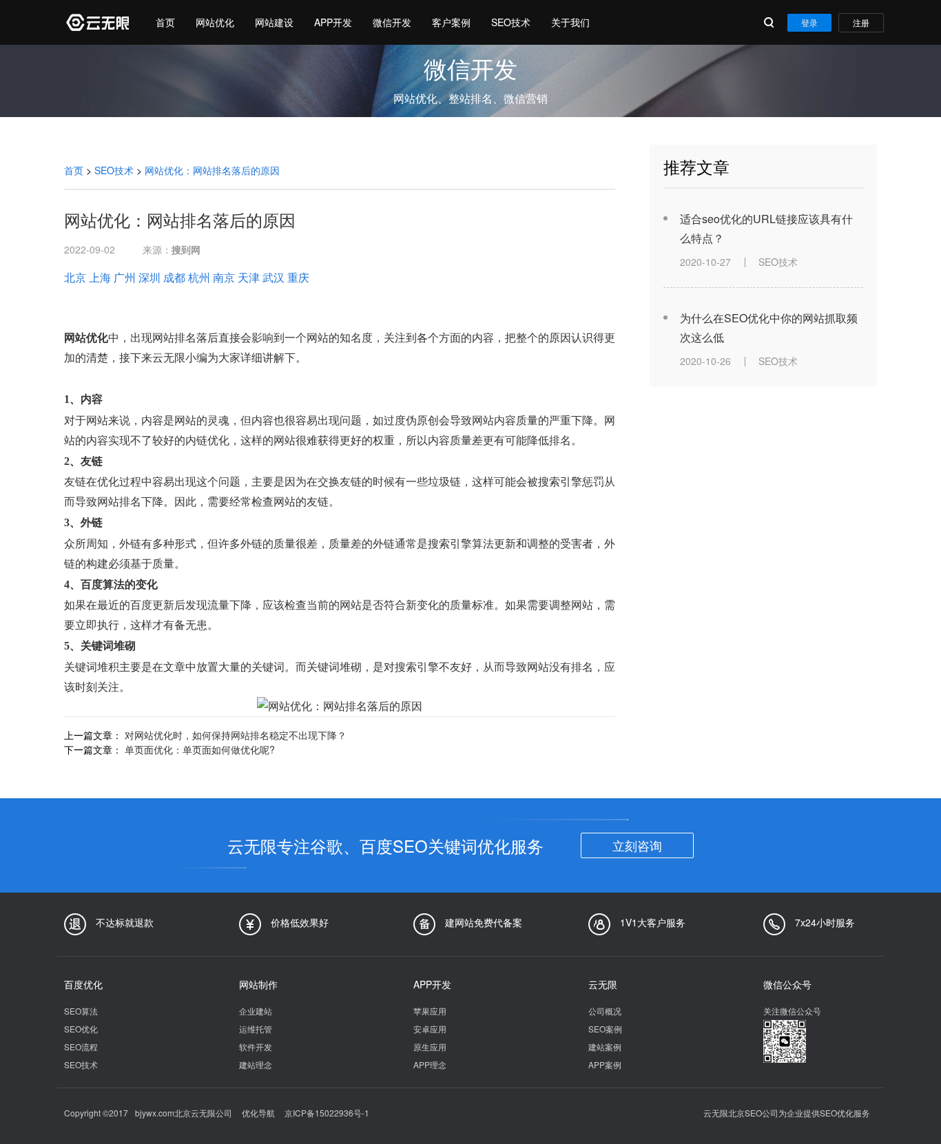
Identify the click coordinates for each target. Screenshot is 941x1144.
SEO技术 (510, 22)
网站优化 (215, 22)
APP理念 (429, 1064)
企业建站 (255, 1011)
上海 (100, 277)
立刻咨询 (637, 845)
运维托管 (255, 1028)
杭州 (199, 277)
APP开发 (333, 22)
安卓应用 (429, 1028)
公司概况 (604, 1011)
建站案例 (604, 1046)
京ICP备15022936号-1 (327, 1113)
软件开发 (255, 1046)
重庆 (298, 277)
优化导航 (258, 1113)
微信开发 (392, 22)
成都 (174, 277)
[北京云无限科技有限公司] (96, 22)
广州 (125, 277)
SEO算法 (81, 1011)
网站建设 (274, 22)
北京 (75, 277)
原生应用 (429, 1046)
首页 (165, 22)
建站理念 (255, 1064)
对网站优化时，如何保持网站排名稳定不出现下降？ (236, 735)
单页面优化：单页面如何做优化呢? (200, 749)
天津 (249, 277)
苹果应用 (429, 1011)
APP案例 (604, 1064)
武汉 (273, 277)
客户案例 (451, 22)
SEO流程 (81, 1046)
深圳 (149, 277)
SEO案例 (605, 1028)
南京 (224, 277)
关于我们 (570, 22)
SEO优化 (81, 1028)
